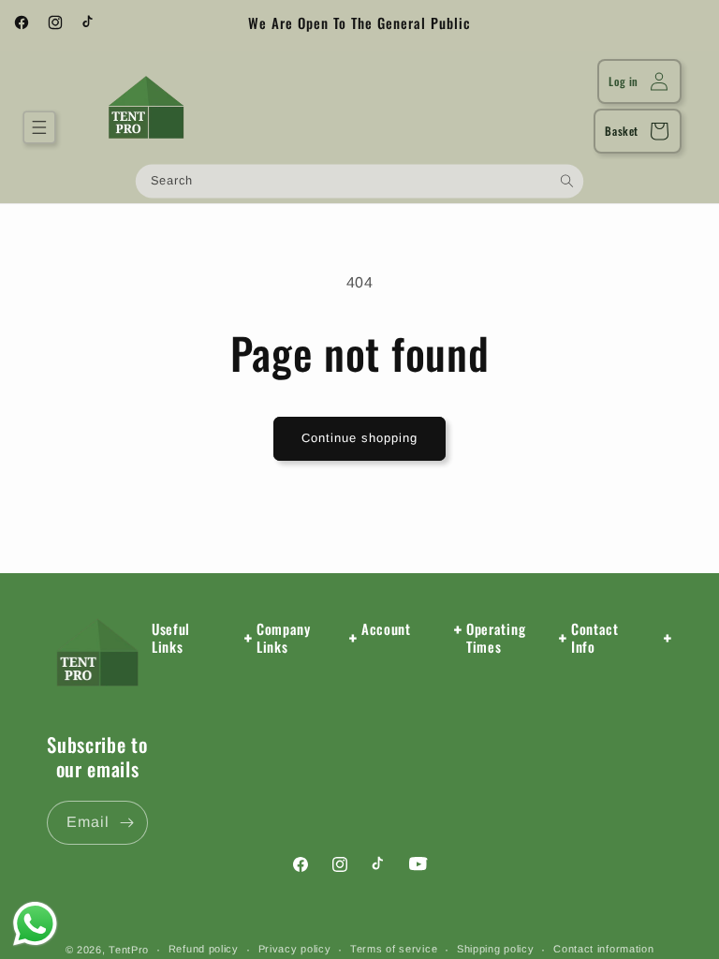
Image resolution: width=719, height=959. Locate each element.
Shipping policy (496, 948)
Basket (621, 131)
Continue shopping (359, 438)
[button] (39, 127)
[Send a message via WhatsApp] (35, 924)
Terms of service (393, 948)
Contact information (603, 948)
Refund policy (204, 948)
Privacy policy (294, 948)
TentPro (129, 949)
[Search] (566, 180)
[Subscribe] (126, 823)
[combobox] (359, 181)
